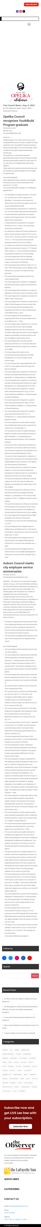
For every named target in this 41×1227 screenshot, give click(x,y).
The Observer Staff (13, 108)
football (11, 1066)
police (28, 1078)
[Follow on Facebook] (17, 11)
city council (23, 1058)
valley (15, 1091)
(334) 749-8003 (9, 1213)
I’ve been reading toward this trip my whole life (19, 1033)
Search (35, 976)
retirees (13, 1082)
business (5, 1058)
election (23, 1062)
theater (34, 1087)
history (5, 1070)
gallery (18, 1066)
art (11, 1050)
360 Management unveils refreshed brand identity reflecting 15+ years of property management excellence (20, 1009)
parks (22, 1078)
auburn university (8, 1054)
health (34, 1066)
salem (20, 1082)
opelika (5, 1078)
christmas (13, 1058)
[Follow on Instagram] (20, 11)
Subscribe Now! (31, 4)
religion (5, 1082)
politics (34, 1078)
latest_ (19, 1070)
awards (18, 1054)
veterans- (22, 1091)
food (4, 1066)
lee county (27, 1070)
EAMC (10, 1062)
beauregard (27, 1054)
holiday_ (12, 1070)
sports (16, 1087)
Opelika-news (14, 1078)
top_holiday (7, 1091)
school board (28, 1082)
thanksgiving (25, 1087)
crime (4, 1062)
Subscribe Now (20, 1126)
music (26, 1074)
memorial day (7, 1074)
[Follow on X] (24, 11)
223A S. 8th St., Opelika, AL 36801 (15, 1219)
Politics (14, 111)
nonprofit (33, 1074)
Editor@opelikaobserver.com (18, 1206)
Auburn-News (25, 1050)
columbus (32, 1058)
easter (16, 1062)
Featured (6, 111)
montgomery (18, 1074)
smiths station (7, 1087)
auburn (17, 1050)
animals (5, 1050)
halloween (26, 1066)
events (30, 1062)
